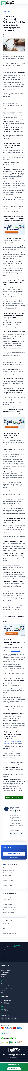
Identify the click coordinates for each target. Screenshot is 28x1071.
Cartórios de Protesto (8, 904)
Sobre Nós (3, 968)
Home (5, 11)
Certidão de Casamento (8, 870)
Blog (9, 11)
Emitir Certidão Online (8, 923)
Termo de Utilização (5, 972)
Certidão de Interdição (8, 877)
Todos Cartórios (6, 926)
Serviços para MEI (7, 931)
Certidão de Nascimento (8, 867)
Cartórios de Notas (7, 902)
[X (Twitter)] (11, 837)
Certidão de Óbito (7, 875)
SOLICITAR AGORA (13, 1068)
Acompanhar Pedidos (5, 985)
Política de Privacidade (5, 970)
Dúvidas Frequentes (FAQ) (6, 988)
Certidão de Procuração (8, 883)
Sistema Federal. (15, 650)
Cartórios (3, 990)
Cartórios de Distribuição (8, 912)
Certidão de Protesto (7, 885)
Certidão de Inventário (8, 880)
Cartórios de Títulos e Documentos (10, 909)
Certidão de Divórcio (7, 872)
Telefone (5, 1002)
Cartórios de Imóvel (7, 899)
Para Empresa (4, 976)
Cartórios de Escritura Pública (9, 907)
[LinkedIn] (14, 833)
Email (5, 1005)
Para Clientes (4, 974)
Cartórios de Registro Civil (9, 897)
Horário (5, 1009)
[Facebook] (17, 833)
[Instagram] (11, 833)
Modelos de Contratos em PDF (10, 933)
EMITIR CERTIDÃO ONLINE (13, 797)
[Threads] (21, 833)
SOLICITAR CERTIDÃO (14, 853)
